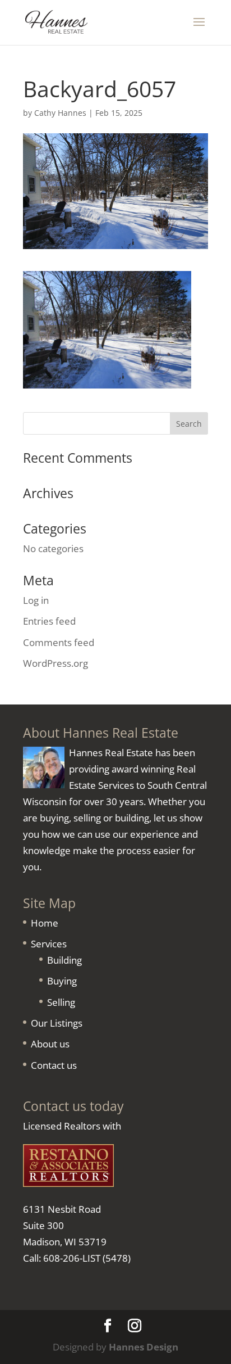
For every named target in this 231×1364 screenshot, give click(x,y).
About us (50, 1043)
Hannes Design (143, 1346)
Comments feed (58, 642)
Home (44, 922)
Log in (36, 600)
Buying (62, 980)
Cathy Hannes (60, 112)
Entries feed (49, 621)
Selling (61, 1002)
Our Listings (56, 1023)
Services (49, 943)
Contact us (54, 1065)
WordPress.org (55, 663)
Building (64, 960)
